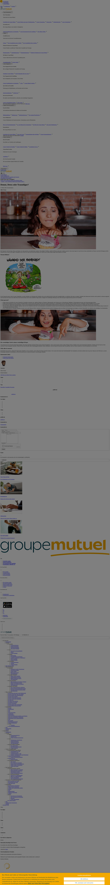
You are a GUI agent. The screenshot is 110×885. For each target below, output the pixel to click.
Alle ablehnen (84, 879)
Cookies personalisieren (84, 875)
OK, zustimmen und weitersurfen (84, 883)
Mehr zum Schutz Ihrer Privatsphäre (38, 883)
